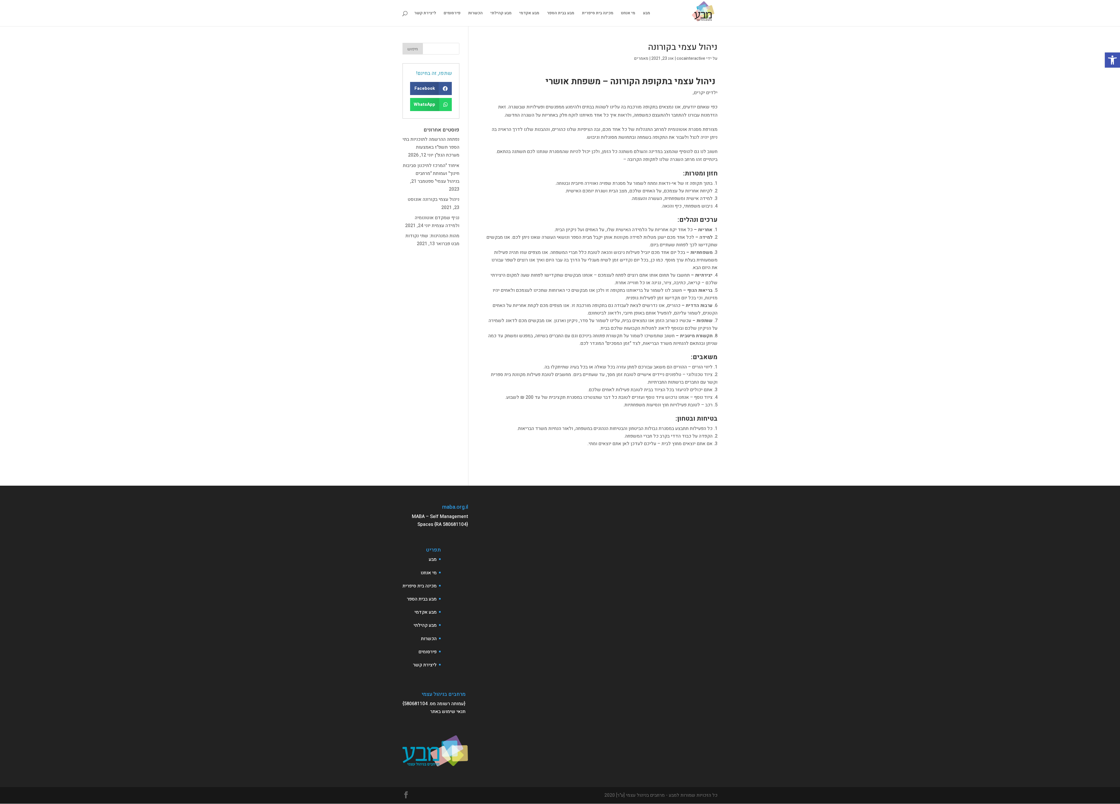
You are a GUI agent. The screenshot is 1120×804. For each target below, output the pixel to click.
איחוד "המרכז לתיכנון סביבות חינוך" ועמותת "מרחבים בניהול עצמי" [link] (431, 173)
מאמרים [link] (641, 58)
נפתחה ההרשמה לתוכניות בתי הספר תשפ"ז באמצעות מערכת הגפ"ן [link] (430, 147)
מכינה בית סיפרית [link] (597, 13)
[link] (1112, 60)
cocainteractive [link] (691, 58)
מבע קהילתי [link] (501, 13)
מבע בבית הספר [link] (560, 13)
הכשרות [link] (475, 13)
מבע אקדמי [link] (529, 13)
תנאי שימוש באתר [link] (448, 711)
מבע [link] (646, 13)
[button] (431, 88)
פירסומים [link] (452, 13)
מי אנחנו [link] (628, 13)
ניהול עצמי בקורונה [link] (441, 199)
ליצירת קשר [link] (425, 13)
